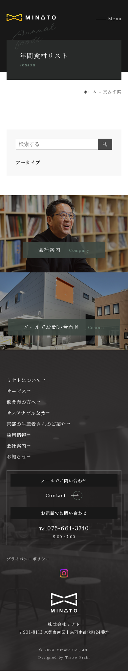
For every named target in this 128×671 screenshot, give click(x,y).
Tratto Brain (77, 657)
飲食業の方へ (21, 401)
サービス (16, 390)
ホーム (90, 92)
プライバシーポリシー (28, 559)
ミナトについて (24, 379)
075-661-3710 (64, 528)
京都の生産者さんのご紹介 (36, 423)
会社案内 (16, 445)
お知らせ (16, 456)
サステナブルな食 (26, 412)
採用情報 (16, 434)
